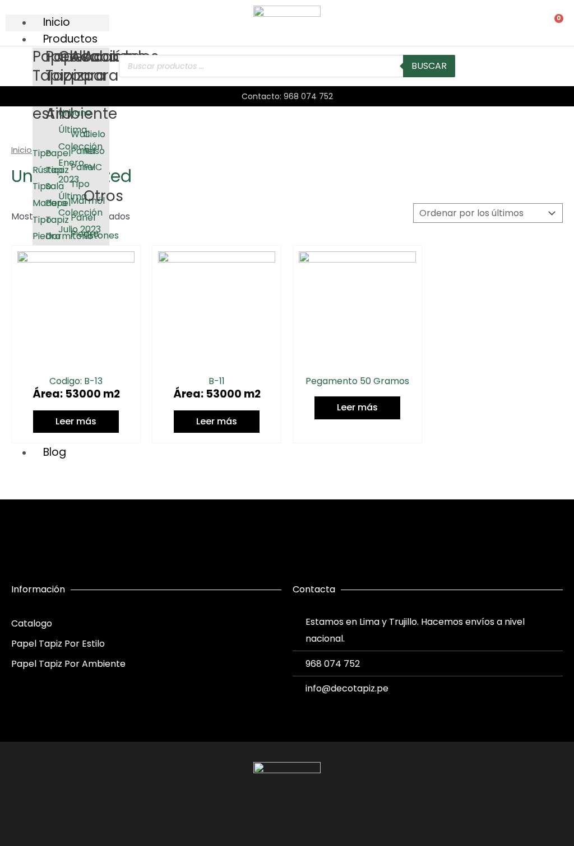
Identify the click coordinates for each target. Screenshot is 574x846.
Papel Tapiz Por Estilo (58, 643)
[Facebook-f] (266, 817)
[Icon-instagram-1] (287, 817)
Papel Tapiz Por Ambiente (68, 663)
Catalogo (31, 623)
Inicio (21, 150)
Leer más (75, 421)
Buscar (429, 65)
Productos (70, 38)
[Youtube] (308, 817)
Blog (54, 452)
